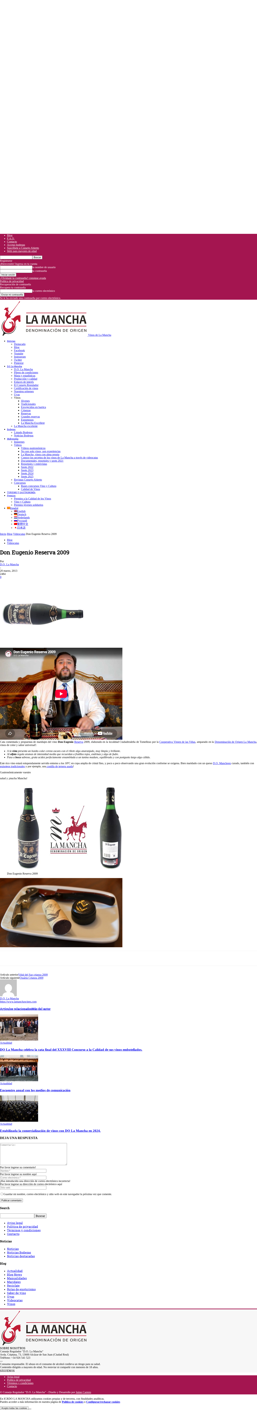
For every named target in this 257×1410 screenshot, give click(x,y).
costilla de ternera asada (59, 766)
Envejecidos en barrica (33, 407)
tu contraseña (39, 270)
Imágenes (19, 441)
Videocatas (19, 533)
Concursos (20, 482)
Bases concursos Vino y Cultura (38, 485)
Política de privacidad (12, 281)
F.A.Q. (11, 238)
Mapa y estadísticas (24, 375)
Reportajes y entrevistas (34, 463)
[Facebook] (6, 582)
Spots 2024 (27, 473)
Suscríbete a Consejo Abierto (23, 247)
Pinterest (18, 363)
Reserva (78, 741)
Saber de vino (16, 1293)
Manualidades (17, 1278)
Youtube (18, 353)
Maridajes (14, 1282)
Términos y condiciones (24, 1230)
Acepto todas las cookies (14, 1408)
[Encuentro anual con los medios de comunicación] (19, 1080)
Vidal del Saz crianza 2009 (33, 974)
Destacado (20, 344)
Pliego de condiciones (26, 372)
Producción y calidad (25, 378)
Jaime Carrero (83, 1392)
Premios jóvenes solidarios (28, 504)
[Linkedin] (56, 582)
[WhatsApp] (43, 582)
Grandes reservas (30, 416)
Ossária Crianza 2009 (31, 977)
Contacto (12, 241)
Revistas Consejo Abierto (28, 479)
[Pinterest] (31, 582)
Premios (11, 495)
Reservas (26, 413)
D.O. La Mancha (14, 366)
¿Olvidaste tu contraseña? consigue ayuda (23, 278)
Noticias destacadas (21, 1256)
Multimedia (12, 438)
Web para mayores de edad (22, 251)
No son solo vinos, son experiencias (40, 451)
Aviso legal (15, 1223)
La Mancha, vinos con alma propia (40, 454)
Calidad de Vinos (30, 489)
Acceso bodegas (16, 244)
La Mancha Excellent (33, 422)
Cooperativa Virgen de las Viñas (177, 741)
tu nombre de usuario (44, 267)
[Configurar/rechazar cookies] (29, 1408)
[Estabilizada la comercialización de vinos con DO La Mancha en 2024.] (19, 1120)
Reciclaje (13, 1285)
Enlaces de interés (24, 381)
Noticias (11, 341)
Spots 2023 (27, 470)
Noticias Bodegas (23, 435)
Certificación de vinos (26, 388)
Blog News (14, 1274)
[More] (69, 582)
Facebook (19, 350)
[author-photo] (8, 995)
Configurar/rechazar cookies (103, 1401)
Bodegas (11, 429)
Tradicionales (28, 404)
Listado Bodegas (23, 432)
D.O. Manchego (222, 763)
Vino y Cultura (22, 501)
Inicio (3, 533)
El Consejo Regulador (26, 385)
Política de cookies (72, 1401)
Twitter (18, 359)
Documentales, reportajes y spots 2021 (42, 460)
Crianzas (26, 410)
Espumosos (27, 419)
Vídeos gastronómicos (33, 448)
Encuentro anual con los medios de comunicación (35, 1090)
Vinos (11, 1304)
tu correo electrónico (43, 290)
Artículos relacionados (16, 1009)
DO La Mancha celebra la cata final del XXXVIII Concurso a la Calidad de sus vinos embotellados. (71, 1049)
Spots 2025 (27, 476)
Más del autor (41, 1009)
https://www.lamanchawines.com (18, 1001)
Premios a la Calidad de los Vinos (32, 498)
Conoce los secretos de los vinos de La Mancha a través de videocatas (59, 457)
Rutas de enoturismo (21, 1289)
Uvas (17, 394)
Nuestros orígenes (24, 391)
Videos (18, 444)
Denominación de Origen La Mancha (235, 741)
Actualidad (6, 1042)
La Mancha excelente (26, 426)
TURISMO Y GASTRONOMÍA (21, 492)
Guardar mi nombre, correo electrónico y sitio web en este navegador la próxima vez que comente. (57, 1194)
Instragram (20, 356)
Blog (9, 235)
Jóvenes (25, 400)
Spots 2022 (27, 467)
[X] (18, 582)
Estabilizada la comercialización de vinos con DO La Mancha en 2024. (50, 1131)
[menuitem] (12, 508)
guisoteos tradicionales (12, 766)
